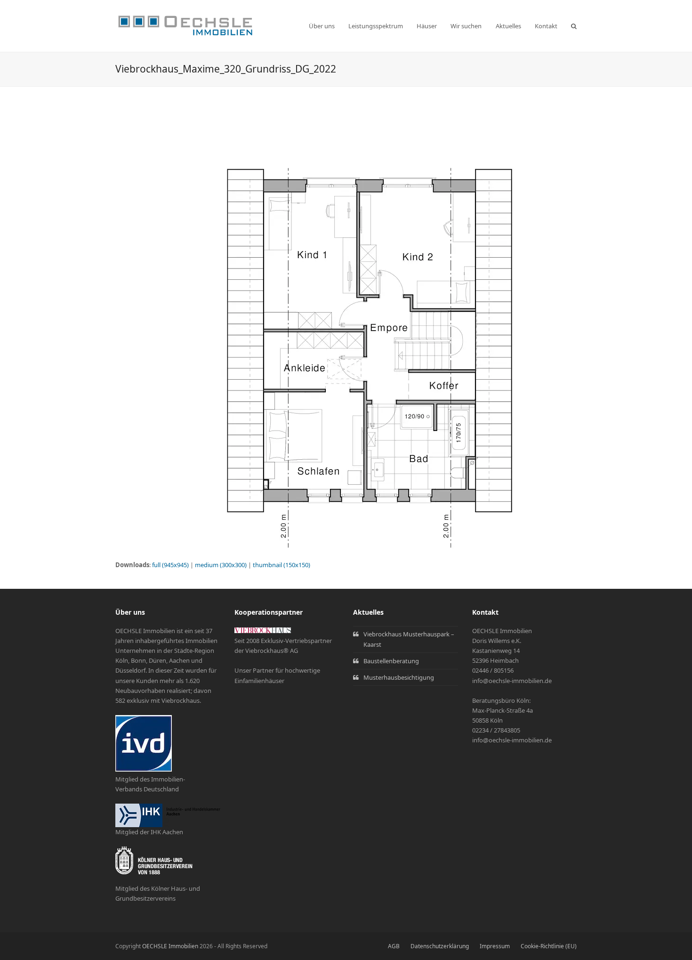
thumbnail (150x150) (281, 565)
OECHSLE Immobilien (170, 946)
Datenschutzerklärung (439, 946)
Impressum (495, 946)
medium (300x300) (221, 565)
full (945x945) (170, 565)
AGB (394, 946)
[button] (574, 26)
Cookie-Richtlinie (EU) (549, 946)
